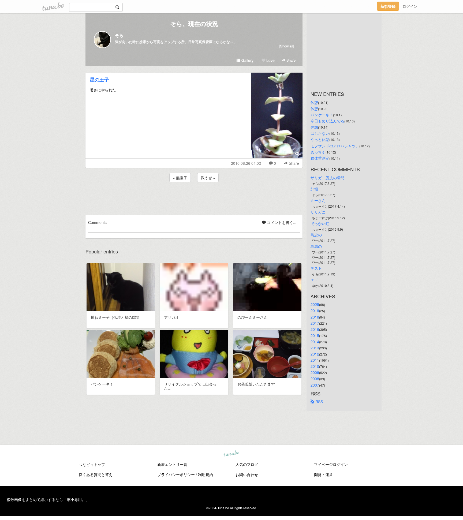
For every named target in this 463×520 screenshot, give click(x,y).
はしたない (320, 133)
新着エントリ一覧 (172, 464)
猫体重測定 (320, 158)
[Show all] (286, 45)
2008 (315, 378)
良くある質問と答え (96, 474)
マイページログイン (331, 464)
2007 (315, 385)
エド (314, 279)
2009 (315, 372)
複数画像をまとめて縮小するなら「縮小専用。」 (48, 499)
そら (119, 35)
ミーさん (318, 200)
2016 (315, 329)
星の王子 (99, 79)
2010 (315, 366)
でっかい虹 (320, 223)
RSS (318, 401)
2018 (315, 317)
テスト (316, 268)
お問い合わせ (247, 474)
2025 (315, 304)
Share (290, 60)
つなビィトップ (92, 464)
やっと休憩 (320, 139)
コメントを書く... (281, 222)
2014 (315, 341)
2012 (315, 354)
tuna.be (231, 454)
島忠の (316, 234)
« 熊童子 (180, 177)
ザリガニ (318, 212)
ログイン (409, 6)
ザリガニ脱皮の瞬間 (327, 177)
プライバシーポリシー (176, 474)
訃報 (314, 189)
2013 (315, 347)
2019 (315, 310)
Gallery (246, 60)
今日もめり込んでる (327, 121)
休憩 (314, 102)
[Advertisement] (194, 198)
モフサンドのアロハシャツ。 (335, 145)
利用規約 (205, 474)
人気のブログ (247, 464)
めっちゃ (318, 152)
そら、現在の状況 (194, 23)
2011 (315, 360)
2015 (315, 335)
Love (270, 60)
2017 (315, 323)
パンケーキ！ (322, 114)
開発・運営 (323, 474)
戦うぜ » (208, 177)
